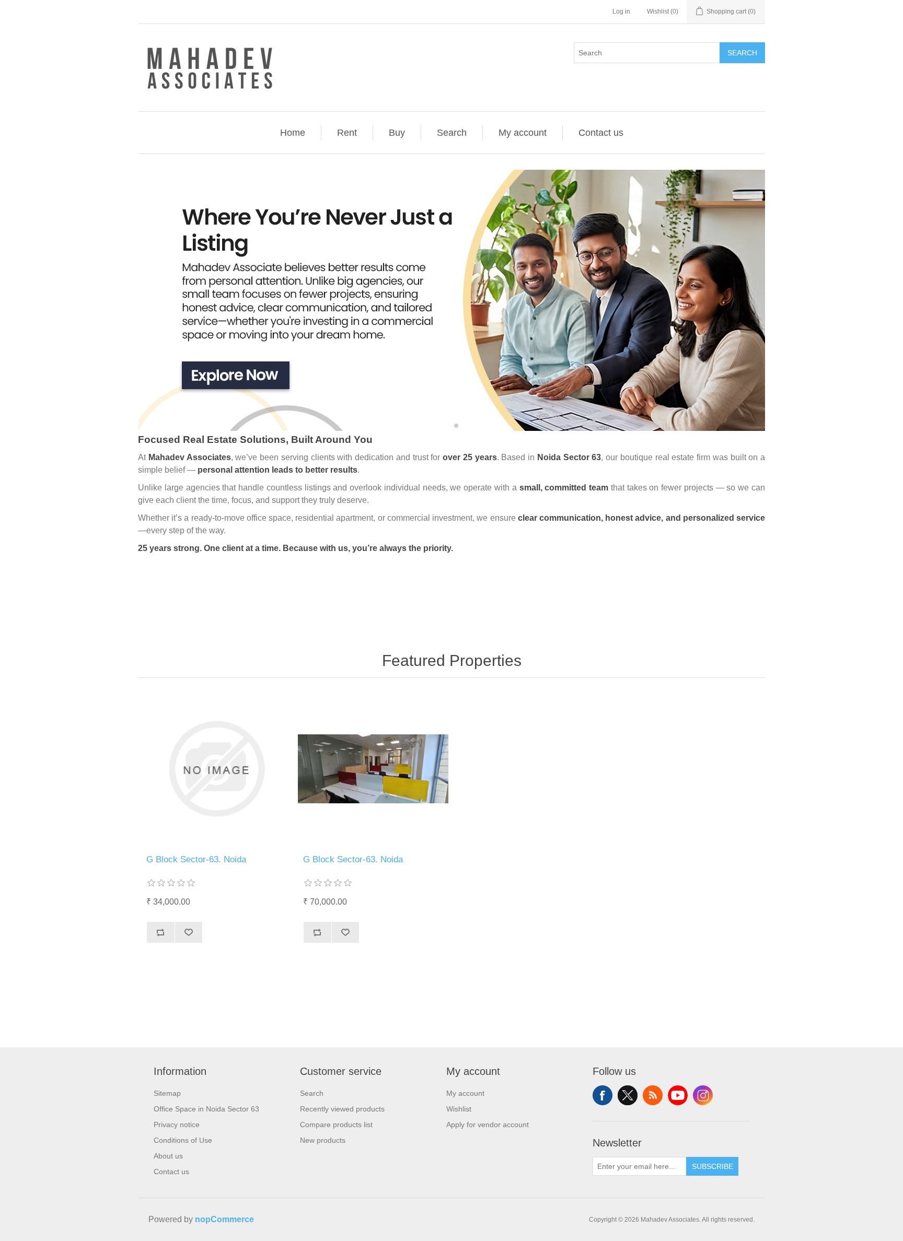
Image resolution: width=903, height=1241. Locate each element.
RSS (653, 1095)
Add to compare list (160, 932)
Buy (397, 132)
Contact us (600, 132)
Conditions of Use (183, 1140)
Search (742, 53)
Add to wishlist (189, 932)
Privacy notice (177, 1124)
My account (523, 132)
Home (292, 132)
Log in (621, 11)
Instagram (703, 1095)
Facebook (602, 1095)
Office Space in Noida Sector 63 (206, 1109)
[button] (447, 425)
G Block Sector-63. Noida (196, 859)
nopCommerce (224, 1219)
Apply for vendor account (487, 1124)
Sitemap (167, 1093)
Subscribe (712, 1166)
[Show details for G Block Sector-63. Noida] (216, 769)
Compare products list (336, 1124)
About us (168, 1156)
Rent (347, 132)
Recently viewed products (342, 1109)
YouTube (678, 1095)
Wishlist (458, 1109)
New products (322, 1140)
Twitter (628, 1095)
